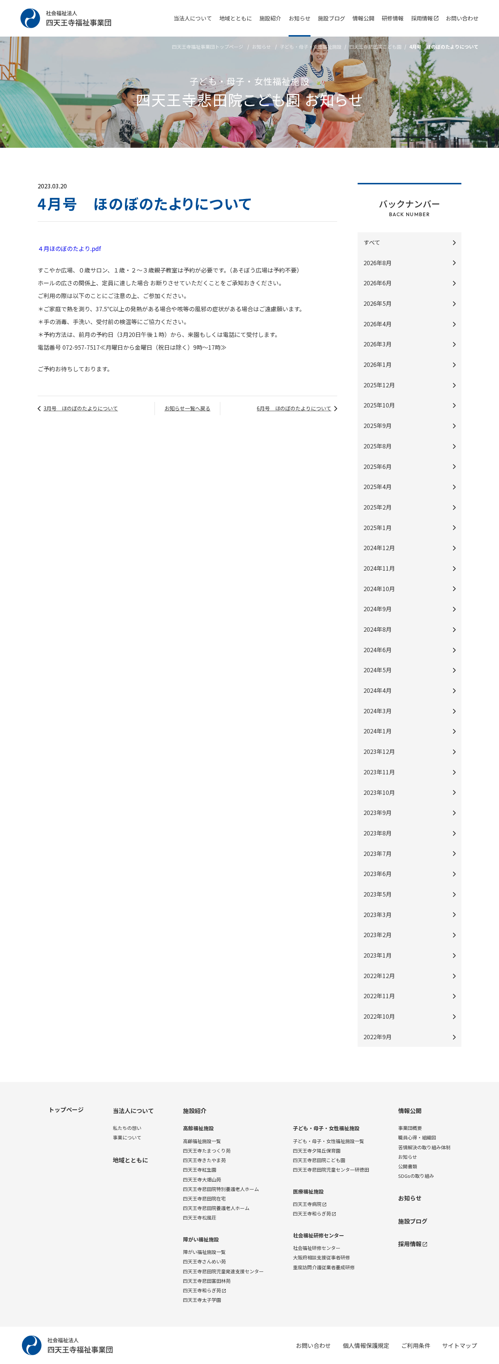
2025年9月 (377, 425)
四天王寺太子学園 (202, 1299)
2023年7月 (377, 853)
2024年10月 (379, 588)
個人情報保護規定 (366, 1345)
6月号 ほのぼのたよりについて (294, 408)
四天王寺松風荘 (199, 1217)
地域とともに (235, 18)
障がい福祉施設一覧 (204, 1251)
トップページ (66, 1109)
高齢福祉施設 (198, 1128)
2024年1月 (377, 730)
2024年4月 (377, 690)
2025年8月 (377, 445)
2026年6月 (377, 282)
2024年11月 (379, 568)
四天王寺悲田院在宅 (204, 1198)
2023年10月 (379, 792)
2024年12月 (379, 547)
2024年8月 (377, 629)
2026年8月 (377, 262)
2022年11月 (379, 995)
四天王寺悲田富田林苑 (207, 1280)
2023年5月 (377, 894)
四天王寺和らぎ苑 (202, 1290)
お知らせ (300, 18)
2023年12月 (379, 751)
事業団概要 (410, 1127)
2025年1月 (377, 527)
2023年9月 (377, 812)
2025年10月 (379, 405)
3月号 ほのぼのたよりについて (80, 408)
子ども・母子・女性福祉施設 (311, 46)
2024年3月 (377, 710)
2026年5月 (377, 303)
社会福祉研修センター (318, 1235)
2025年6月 (377, 466)
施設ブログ (331, 18)
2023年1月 (377, 955)
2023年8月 (377, 832)
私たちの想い (127, 1127)
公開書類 (407, 1166)
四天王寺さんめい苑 (204, 1261)
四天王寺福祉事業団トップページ (207, 46)
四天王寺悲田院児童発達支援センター (223, 1271)
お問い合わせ (462, 18)
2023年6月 (377, 873)
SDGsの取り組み (416, 1175)
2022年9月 (377, 1036)
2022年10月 (379, 1016)
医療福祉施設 (308, 1191)
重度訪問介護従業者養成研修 (324, 1267)
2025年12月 (379, 384)
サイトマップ (459, 1345)
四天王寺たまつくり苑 (207, 1150)
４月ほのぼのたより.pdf (69, 248)
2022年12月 (379, 975)
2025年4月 (377, 486)
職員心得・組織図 (417, 1137)
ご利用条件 (415, 1345)
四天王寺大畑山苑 (202, 1179)
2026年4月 (377, 323)
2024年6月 (377, 649)
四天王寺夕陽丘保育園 (316, 1150)
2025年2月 (377, 507)
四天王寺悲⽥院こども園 (375, 46)
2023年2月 (377, 934)
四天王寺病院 (307, 1203)
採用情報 (422, 18)
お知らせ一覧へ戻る (187, 408)
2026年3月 (377, 343)
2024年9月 (377, 608)
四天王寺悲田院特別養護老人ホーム (221, 1188)
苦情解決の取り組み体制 (424, 1147)
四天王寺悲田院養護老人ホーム (216, 1208)
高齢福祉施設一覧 (202, 1141)
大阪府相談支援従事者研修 (321, 1257)
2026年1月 (377, 364)
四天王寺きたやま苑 (204, 1160)
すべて (371, 242)
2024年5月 (377, 669)
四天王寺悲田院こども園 (319, 1160)
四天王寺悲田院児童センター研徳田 (331, 1169)
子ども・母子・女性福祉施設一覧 (328, 1141)
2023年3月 (377, 914)
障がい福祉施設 (201, 1239)
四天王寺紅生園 (199, 1169)
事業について (127, 1137)
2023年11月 (379, 771)
